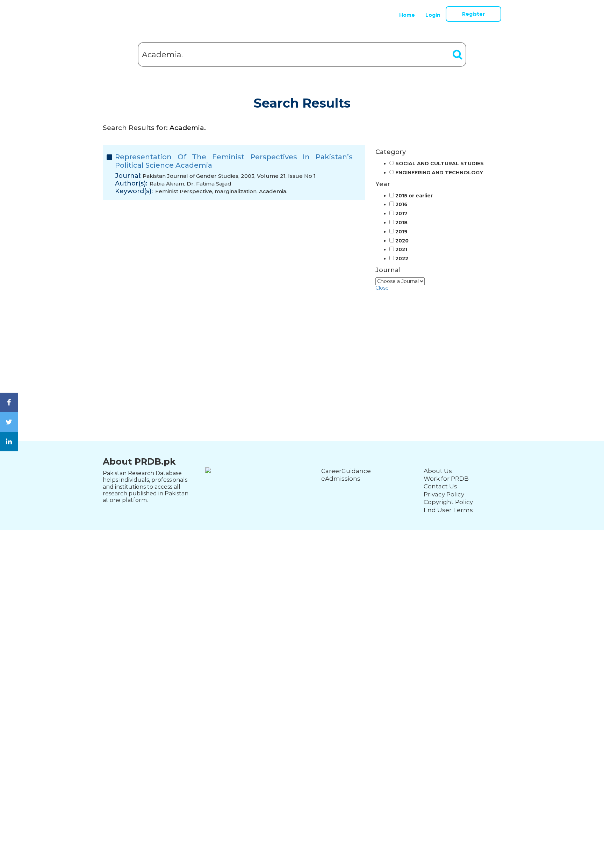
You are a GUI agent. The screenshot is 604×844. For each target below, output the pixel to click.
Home (407, 15)
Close (382, 288)
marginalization (236, 191)
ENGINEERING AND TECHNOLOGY (439, 173)
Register (473, 14)
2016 (401, 205)
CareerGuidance (346, 470)
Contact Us (440, 486)
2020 (402, 241)
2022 (401, 259)
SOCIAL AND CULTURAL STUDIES (439, 164)
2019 (401, 232)
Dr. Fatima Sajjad (209, 183)
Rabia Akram (167, 183)
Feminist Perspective (183, 191)
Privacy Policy (444, 494)
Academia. (273, 191)
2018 (401, 223)
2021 (401, 250)
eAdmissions (340, 478)
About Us (438, 470)
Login (432, 15)
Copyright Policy (448, 502)
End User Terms (448, 510)
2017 (401, 214)
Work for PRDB (446, 478)
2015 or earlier (414, 196)
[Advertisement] (302, 340)
